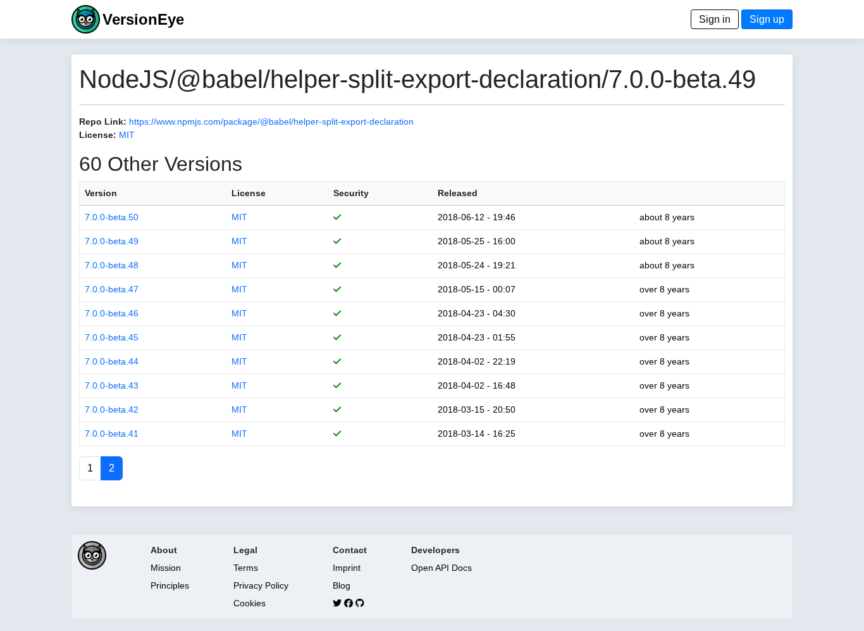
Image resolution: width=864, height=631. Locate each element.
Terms (245, 568)
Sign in (715, 19)
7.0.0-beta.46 (112, 313)
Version (101, 193)
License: (97, 135)
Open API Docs (441, 568)
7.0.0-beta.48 (112, 265)
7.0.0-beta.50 (112, 217)
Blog (341, 585)
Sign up (767, 19)
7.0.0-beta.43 (112, 385)
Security (351, 193)
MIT (127, 135)
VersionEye (143, 19)
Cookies (249, 603)
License (248, 193)
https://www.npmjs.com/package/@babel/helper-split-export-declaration (271, 121)
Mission (166, 568)
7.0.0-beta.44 (112, 361)
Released (458, 193)
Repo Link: (103, 121)
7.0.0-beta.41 (112, 433)
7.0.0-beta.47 (112, 289)
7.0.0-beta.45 (112, 337)
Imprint (347, 568)
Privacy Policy (260, 585)
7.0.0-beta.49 (112, 241)
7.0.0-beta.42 (112, 409)
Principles (170, 585)
